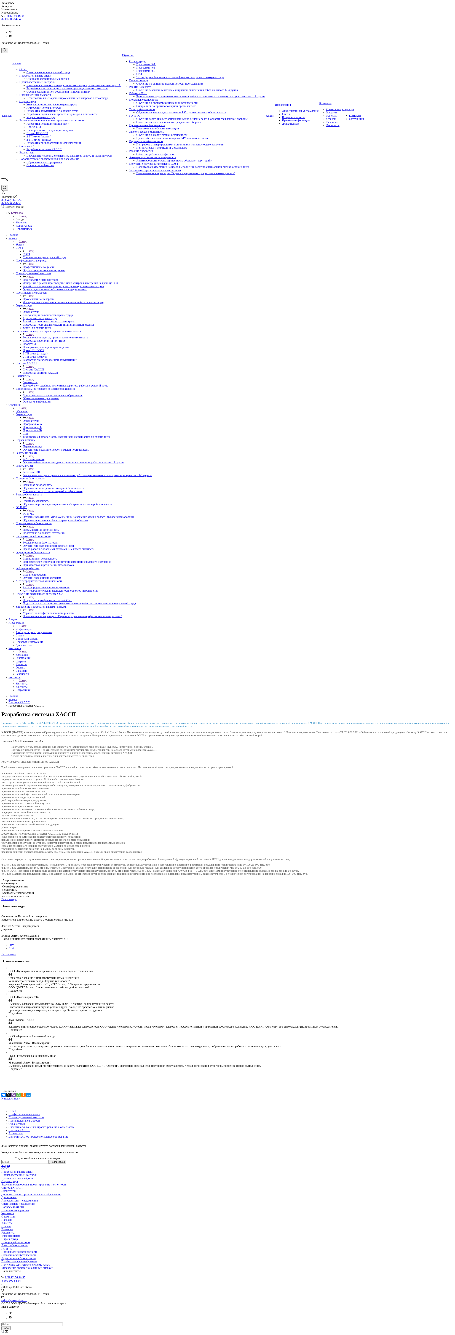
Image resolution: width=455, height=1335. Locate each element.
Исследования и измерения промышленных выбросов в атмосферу (67, 98)
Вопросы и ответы (293, 117)
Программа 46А (146, 64)
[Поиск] (4, 50)
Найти (6, 1328)
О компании (333, 109)
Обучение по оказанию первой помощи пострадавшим (169, 83)
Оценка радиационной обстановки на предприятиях (58, 91)
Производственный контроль (37, 81)
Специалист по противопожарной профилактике (166, 106)
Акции (270, 115)
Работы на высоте (140, 86)
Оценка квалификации (40, 165)
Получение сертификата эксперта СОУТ (153, 163)
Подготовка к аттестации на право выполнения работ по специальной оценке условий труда (192, 166)
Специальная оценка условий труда (48, 72)
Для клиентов (290, 123)
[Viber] (13, 1095)
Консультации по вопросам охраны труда (51, 104)
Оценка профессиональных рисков (47, 78)
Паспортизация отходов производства (49, 130)
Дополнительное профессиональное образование (49, 158)
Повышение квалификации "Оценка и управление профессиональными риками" (185, 173)
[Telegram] (10, 32)
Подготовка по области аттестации (157, 128)
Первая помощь (138, 80)
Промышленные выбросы (35, 94)
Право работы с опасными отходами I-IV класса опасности (172, 138)
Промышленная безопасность (147, 125)
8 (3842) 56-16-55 (14, 15)
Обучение (128, 55)
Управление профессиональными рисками (155, 170)
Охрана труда (27, 101)
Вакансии (332, 122)
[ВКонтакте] (3, 1095)
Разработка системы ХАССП (44, 149)
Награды (331, 112)
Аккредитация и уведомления (300, 110)
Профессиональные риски (35, 75)
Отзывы (331, 118)
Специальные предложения (18, 1203)
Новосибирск (24, 228)
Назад (22, 216)
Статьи (286, 114)
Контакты (348, 109)
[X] (8, 1095)
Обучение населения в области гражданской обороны (169, 122)
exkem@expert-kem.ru (14, 1300)
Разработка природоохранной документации (53, 142)
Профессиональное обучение (19, 1261)
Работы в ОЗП (138, 93)
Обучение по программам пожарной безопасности (167, 102)
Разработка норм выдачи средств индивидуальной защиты (62, 114)
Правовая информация (296, 120)
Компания (325, 103)
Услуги (16, 63)
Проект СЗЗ (33, 126)
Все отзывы (8, 954)
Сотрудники (356, 118)
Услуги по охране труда (40, 117)
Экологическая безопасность (146, 131)
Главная (7, 115)
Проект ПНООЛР (37, 133)
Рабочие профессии (141, 150)
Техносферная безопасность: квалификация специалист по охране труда (180, 77)
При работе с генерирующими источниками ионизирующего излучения (180, 144)
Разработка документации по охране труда (52, 110)
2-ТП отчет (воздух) (38, 139)
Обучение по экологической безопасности (162, 134)
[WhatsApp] (18, 1095)
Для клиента (9, 1197)
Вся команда (9, 899)
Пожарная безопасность (143, 99)
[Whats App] (10, 36)
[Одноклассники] (23, 1095)
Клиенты (331, 115)
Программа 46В (146, 70)
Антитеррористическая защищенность (152, 157)
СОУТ (23, 69)
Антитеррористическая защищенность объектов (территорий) (174, 160)
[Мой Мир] (28, 1095)
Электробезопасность (142, 109)
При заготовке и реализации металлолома (161, 147)
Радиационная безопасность (146, 141)
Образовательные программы (44, 162)
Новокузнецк (24, 225)
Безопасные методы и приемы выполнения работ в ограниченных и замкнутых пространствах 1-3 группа (200, 96)
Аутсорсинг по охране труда (43, 107)
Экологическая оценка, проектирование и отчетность (51, 120)
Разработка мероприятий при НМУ (47, 123)
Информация (283, 104)
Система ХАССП (30, 146)
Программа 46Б (145, 67)
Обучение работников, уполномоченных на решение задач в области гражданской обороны (192, 118)
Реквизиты (332, 125)
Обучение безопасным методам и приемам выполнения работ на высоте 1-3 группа (187, 90)
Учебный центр (10, 1235)
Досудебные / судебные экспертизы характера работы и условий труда (69, 155)
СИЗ (139, 73)
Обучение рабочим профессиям (155, 154)
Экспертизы (26, 152)
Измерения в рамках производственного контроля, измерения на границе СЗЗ (73, 85)
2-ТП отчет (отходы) (38, 136)
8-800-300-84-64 (11, 18)
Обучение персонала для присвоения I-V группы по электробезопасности (181, 112)
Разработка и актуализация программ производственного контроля (67, 88)
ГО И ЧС (134, 115)
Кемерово (21, 222)
